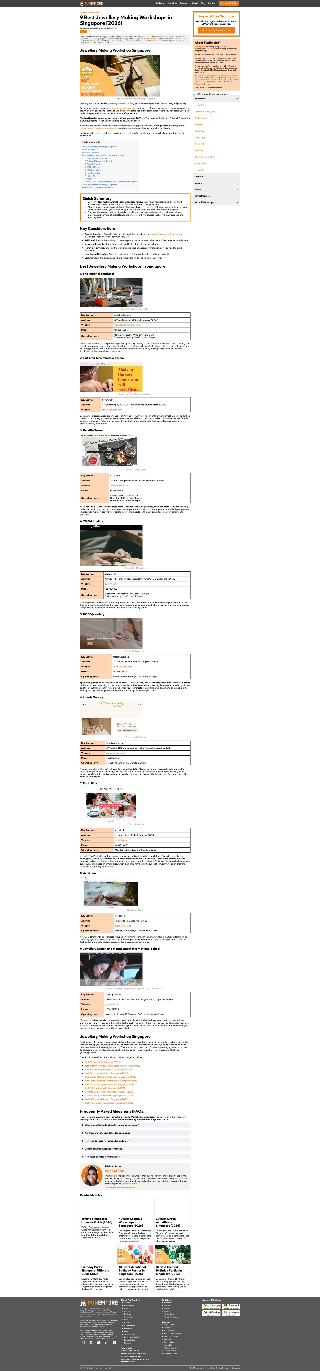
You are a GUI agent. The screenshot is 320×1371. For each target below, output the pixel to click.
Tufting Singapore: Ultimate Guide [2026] (96, 1220)
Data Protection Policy (133, 1337)
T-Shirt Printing (170, 1351)
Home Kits (168, 1345)
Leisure (167, 1311)
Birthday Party (170, 1342)
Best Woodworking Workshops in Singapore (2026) (109, 1084)
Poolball (198, 124)
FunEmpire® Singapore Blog (89, 12)
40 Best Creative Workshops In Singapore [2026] (131, 1222)
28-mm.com (111, 583)
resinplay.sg (121, 840)
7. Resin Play (90, 176)
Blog (126, 1331)
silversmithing (157, 234)
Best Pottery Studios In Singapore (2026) (104, 1088)
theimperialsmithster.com (127, 324)
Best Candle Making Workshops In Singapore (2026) (110, 1076)
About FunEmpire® (130, 1300)
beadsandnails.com (119, 485)
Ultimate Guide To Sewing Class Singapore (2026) (109, 1091)
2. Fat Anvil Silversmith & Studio (99, 161)
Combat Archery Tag (204, 111)
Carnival (167, 1339)
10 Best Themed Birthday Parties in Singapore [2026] (169, 1270)
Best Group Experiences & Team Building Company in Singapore (215, 1368)
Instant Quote (228, 3)
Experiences (129, 1305)
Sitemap (127, 1343)
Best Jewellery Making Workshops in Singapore (103, 155)
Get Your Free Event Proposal (216, 30)
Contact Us (126, 1348)
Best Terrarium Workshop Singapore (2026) (106, 1073)
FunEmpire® (91, 1368)
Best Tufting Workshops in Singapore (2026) (106, 1099)
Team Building (169, 1325)
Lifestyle (83, 32)
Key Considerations (91, 152)
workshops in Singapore (123, 108)
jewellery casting (173, 234)
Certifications (129, 1326)
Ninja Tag (199, 131)
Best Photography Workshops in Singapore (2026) (109, 1102)
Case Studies (129, 1317)
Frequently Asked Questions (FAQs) (98, 187)
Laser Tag (199, 105)
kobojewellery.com (122, 666)
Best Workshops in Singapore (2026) (102, 1062)
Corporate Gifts (170, 1354)
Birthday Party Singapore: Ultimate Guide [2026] (95, 1270)
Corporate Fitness (171, 1336)
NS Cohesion (169, 1330)
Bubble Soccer (201, 118)
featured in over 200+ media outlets (216, 79)
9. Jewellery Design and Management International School (111, 181)
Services (166, 1322)
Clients (127, 1323)
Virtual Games (169, 1314)
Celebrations (169, 1328)
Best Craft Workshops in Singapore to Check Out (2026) (112, 1065)
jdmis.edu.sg (112, 1004)
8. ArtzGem (90, 179)
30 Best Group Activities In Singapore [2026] (168, 1222)
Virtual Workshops (171, 1317)
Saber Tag (199, 137)
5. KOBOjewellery (93, 170)
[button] (216, 98)
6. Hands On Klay (92, 173)
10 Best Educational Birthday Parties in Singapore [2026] (132, 1270)
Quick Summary (89, 149)
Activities (127, 1302)
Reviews (127, 1314)
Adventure (168, 1302)
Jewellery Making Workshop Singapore (99, 146)
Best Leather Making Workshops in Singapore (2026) (110, 1080)
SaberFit (198, 150)
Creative (167, 1305)
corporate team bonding (106, 128)
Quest (166, 1308)
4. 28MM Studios (92, 167)
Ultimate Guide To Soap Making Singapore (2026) (108, 1095)
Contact (127, 1311)
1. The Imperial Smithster (96, 158)
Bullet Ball (199, 144)
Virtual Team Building (172, 1333)
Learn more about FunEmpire (120, 1187)
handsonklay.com (115, 752)
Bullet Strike (200, 163)
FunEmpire (199, 46)
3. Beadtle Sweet (92, 164)
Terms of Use (152, 39)
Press (126, 1320)
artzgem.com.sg (123, 925)
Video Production (171, 1348)
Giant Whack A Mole (204, 157)
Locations (128, 1328)
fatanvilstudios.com (112, 409)
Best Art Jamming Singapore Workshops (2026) (108, 1069)
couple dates (86, 128)
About (126, 1308)
